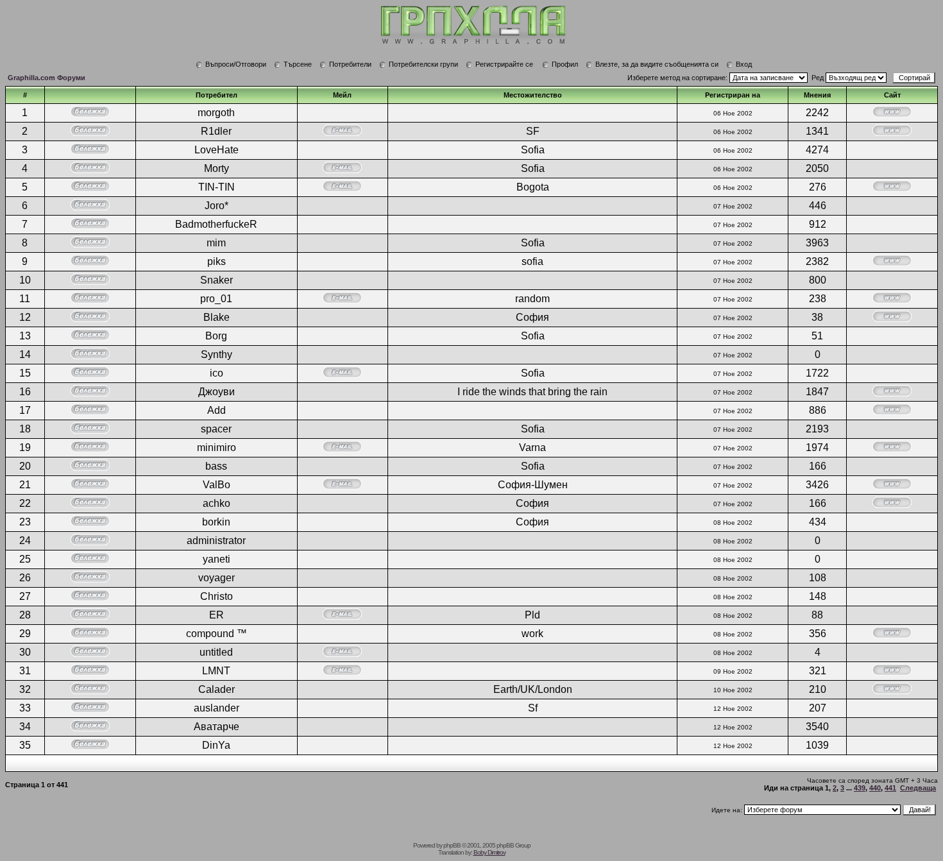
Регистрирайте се (504, 64)
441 (890, 788)
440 (875, 788)
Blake (216, 317)
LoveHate (216, 149)
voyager (216, 577)
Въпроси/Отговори (235, 64)
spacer (216, 428)
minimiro (216, 447)
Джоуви (216, 391)
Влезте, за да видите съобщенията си (656, 64)
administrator (216, 540)
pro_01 (216, 298)
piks (216, 261)
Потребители (350, 64)
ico (216, 373)
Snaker (216, 280)
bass (216, 466)
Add (216, 410)
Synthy (216, 354)
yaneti (216, 559)
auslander (216, 708)
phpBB (452, 845)
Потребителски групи (423, 64)
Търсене (298, 64)
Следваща (918, 788)
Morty (216, 168)
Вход (744, 64)
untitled (216, 652)
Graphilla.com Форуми (46, 77)
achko (216, 503)
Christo (216, 596)
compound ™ (216, 633)
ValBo (216, 484)
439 (859, 788)
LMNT (216, 670)
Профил (565, 64)
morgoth (216, 112)
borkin (216, 521)
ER (216, 615)
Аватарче (216, 726)
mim (216, 242)
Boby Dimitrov (489, 852)
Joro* (216, 205)
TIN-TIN (216, 187)
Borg (216, 335)
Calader (216, 689)
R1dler (216, 131)
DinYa (216, 745)
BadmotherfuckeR (216, 224)
